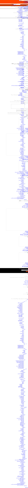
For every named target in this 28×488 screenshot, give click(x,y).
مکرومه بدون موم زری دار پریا (20, 73)
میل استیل (22, 412)
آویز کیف (22, 89)
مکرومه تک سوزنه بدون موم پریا (20, 67)
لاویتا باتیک (21, 322)
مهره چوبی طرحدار (21, 160)
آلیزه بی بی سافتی (20, 302)
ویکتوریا (23, 339)
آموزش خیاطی (22, 462)
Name (27, 109)
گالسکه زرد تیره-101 (25, 131)
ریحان (23, 334)
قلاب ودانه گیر (23, 451)
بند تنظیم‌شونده (22, 79)
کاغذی (24, 348)
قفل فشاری (22, 101)
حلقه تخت (21, 93)
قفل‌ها (24, 391)
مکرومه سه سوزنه (21, 356)
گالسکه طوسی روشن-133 (24, 234)
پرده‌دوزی (22, 463)
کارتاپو (24, 6)
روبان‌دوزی (22, 468)
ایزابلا (23, 325)
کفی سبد (22, 109)
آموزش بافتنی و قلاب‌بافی (22, 459)
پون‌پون (23, 426)
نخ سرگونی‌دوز (22, 428)
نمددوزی (23, 472)
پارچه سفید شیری (21, 158)
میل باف (21, 81)
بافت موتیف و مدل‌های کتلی (20, 173)
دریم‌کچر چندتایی (22, 438)
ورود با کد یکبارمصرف (25, 8)
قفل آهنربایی (22, 103)
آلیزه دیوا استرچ (20, 308)
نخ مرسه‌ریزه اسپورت (21, 430)
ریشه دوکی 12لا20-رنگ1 (21, 346)
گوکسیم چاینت (20, 315)
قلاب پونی (22, 421)
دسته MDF (22, 84)
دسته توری (22, 82)
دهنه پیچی (22, 97)
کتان (24, 359)
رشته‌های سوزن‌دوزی (22, 466)
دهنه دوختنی (22, 98)
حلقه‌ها (23, 91)
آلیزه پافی (21, 309)
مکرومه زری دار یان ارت (21, 74)
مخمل (23, 324)
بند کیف (24, 369)
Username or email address (24, 4)
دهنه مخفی (22, 99)
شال (13, 85)
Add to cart (26, 89)
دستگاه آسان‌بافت (21, 439)
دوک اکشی (22, 440)
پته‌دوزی (23, 469)
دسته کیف (24, 372)
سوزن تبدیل (23, 452)
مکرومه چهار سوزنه (21, 64)
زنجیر (24, 86)
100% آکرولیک (22, 87)
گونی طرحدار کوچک (21, 157)
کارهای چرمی (22, 481)
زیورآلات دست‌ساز (21, 480)
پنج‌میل (23, 413)
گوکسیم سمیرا (20, 316)
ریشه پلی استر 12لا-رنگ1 (21, 345)
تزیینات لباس (22, 190)
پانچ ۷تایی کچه (22, 443)
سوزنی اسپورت (22, 333)
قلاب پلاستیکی (22, 132)
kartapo (27, 61)
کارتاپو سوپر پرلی (21, 6)
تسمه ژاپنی (23, 456)
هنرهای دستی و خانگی (22, 191)
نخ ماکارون (22, 429)
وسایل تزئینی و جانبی (22, 423)
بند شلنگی (22, 78)
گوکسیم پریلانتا (20, 314)
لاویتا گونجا (21, 323)
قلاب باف (23, 81)
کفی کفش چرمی (21, 397)
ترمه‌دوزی (22, 176)
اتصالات (24, 380)
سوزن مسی (22, 415)
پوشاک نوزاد (15, 85)
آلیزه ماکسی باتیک (20, 305)
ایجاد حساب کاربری (24, 3)
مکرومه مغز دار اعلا (21, 366)
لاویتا (23, 321)
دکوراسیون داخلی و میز (21, 192)
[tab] (13, 91)
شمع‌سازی (22, 187)
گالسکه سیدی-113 (25, 250)
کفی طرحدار (22, 399)
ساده (23, 83)
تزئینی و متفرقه (23, 110)
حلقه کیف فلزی (20, 386)
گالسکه (23, 335)
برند (25, 6)
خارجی (23, 75)
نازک (23, 79)
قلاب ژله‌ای (22, 130)
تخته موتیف (22, 442)
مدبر (23, 404)
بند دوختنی (22, 77)
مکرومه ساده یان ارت (21, 75)
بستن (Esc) (26, 487)
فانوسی (23, 403)
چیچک (24, 350)
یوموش (23, 341)
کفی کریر (22, 398)
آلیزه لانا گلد (20, 306)
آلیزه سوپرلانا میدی (20, 307)
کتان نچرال (22, 327)
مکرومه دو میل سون (21, 71)
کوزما (23, 328)
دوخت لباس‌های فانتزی (21, 465)
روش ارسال (26, 280)
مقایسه (27, 129)
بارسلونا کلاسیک (22, 340)
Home (27, 6)
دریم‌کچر (24, 436)
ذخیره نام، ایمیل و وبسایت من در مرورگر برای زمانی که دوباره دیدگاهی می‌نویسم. (17, 112)
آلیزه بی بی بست (20, 311)
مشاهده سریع (26, 156)
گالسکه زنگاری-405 (25, 175)
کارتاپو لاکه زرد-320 (25, 159)
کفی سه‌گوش (22, 396)
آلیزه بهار (21, 312)
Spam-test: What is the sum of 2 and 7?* (23, 113)
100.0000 (23, 69)
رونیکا (23, 332)
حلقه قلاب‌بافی (22, 434)
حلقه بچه (22, 433)
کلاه (12, 85)
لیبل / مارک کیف (22, 114)
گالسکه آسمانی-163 (25, 266)
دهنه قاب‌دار (22, 390)
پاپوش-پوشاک (22, 85)
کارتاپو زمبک (20, 319)
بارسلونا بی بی (22, 331)
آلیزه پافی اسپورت (20, 310)
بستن (27, 299)
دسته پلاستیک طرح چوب (21, 373)
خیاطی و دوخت (23, 174)
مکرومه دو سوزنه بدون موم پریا (20, 68)
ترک (24, 5)
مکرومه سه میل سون (21, 72)
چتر (24, 455)
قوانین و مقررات (26, 281)
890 (23, 73)
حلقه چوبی (21, 385)
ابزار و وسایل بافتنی (22, 117)
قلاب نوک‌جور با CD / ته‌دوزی (20, 128)
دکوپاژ (23, 188)
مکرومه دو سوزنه (21, 62)
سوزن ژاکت (22, 417)
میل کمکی (22, 408)
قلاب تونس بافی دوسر (21, 129)
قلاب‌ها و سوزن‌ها (23, 414)
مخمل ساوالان (22, 338)
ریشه (24, 344)
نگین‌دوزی (22, 470)
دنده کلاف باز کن (23, 453)
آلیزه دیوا (21, 303)
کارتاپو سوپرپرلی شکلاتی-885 (24, 17)
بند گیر (23, 382)
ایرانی (24, 329)
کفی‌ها (24, 395)
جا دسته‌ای (22, 387)
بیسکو (24, 351)
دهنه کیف (24, 96)
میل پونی (22, 410)
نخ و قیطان (23, 427)
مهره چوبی (22, 111)
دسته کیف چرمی (22, 83)
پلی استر (24, 354)
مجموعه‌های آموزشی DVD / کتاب (21, 483)
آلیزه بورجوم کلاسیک (19, 17)
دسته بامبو (22, 80)
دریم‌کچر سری (22, 437)
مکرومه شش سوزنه (21, 65)
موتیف (23, 435)
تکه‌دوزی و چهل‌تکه (21, 471)
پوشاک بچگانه (19, 85)
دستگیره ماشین (23, 454)
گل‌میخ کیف (22, 115)
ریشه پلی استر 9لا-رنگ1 (21, 347)
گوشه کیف (22, 405)
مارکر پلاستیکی (22, 424)
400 (23, 71)
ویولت (23, 330)
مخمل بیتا (22, 337)
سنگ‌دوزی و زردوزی (21, 467)
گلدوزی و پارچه (23, 155)
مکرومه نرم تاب (22, 70)
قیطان (23, 431)
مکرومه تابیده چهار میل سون (20, 69)
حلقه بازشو (20, 92)
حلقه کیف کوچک (20, 95)
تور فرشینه (22, 446)
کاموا (23, 342)
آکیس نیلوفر (22, 326)
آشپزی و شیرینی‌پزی (22, 482)
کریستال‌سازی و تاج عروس (20, 189)
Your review (26, 108)
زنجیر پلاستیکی (22, 379)
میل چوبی (22, 411)
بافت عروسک (22, 460)
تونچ (23, 317)
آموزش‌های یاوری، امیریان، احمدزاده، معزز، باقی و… (17, 484)
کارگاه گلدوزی (22, 156)
